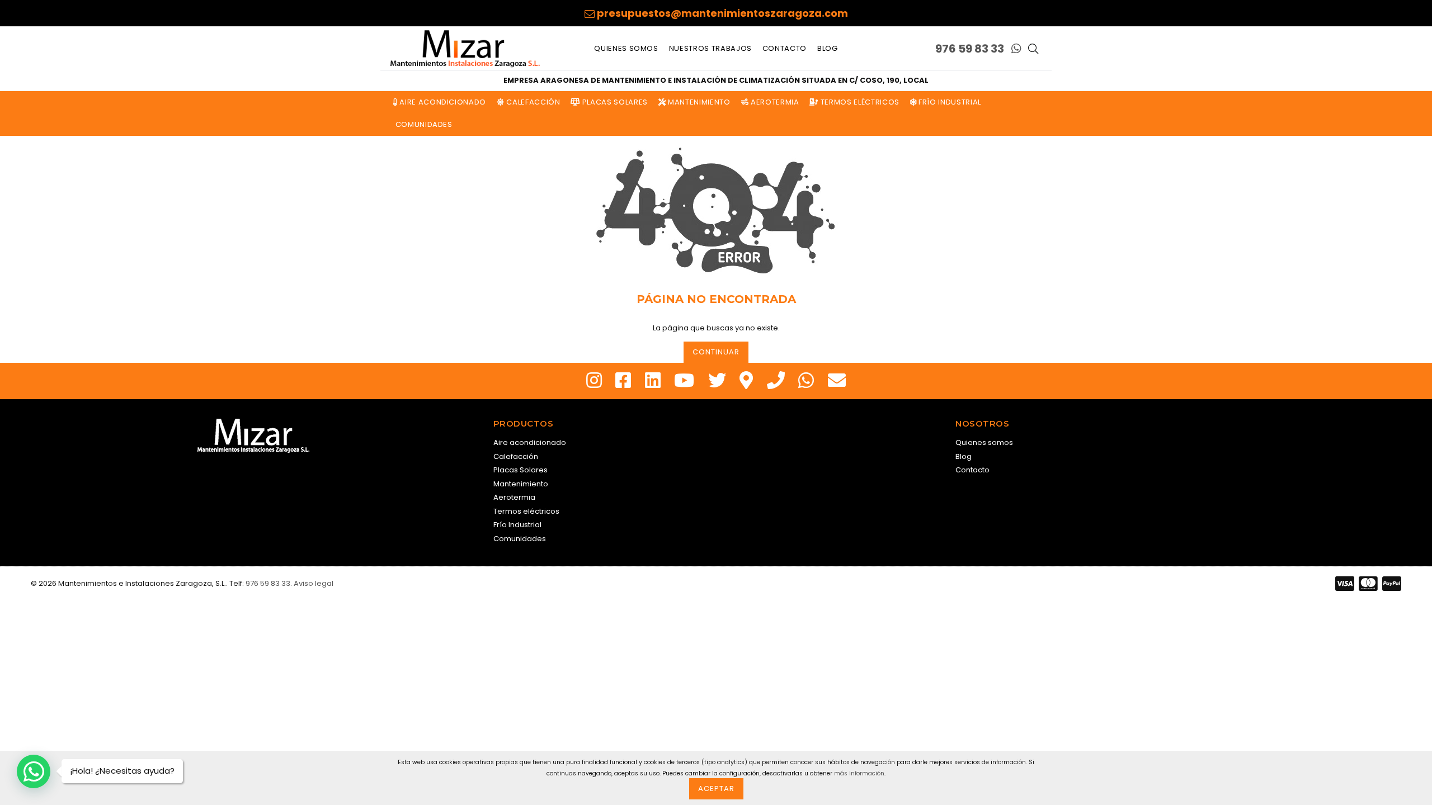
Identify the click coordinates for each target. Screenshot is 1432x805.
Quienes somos (626, 48)
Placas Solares (614, 102)
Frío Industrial (948, 102)
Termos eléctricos (858, 102)
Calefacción (532, 102)
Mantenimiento (698, 102)
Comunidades (423, 124)
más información (859, 773)
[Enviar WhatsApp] (1016, 48)
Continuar (716, 352)
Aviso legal (313, 583)
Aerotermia (773, 102)
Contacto (784, 48)
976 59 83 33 (969, 48)
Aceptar (716, 788)
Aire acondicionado (442, 102)
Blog (827, 48)
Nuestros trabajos (710, 48)
